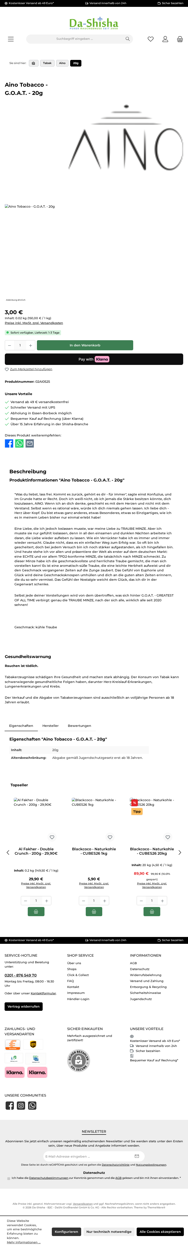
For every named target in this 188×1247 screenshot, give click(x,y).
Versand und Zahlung (146, 981)
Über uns (74, 963)
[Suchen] (128, 39)
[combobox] (74, 39)
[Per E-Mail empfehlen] (30, 443)
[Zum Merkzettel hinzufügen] (52, 837)
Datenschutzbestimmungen (48, 1178)
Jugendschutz (141, 999)
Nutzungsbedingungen (151, 1164)
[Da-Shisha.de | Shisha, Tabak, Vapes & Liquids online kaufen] (34, 63)
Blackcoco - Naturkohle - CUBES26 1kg (94, 851)
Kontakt (73, 987)
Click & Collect (78, 975)
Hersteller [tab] (50, 726)
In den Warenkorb (85, 345)
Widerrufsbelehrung (145, 975)
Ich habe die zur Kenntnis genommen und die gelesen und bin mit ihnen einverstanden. (96, 1178)
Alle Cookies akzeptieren (160, 1232)
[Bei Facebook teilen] (9, 443)
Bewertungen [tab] (79, 726)
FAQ (70, 981)
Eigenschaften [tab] (21, 726)
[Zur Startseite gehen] (94, 23)
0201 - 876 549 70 (21, 975)
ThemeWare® (156, 1207)
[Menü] (11, 39)
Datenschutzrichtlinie (116, 1164)
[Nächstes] (179, 852)
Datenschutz (139, 969)
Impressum (76, 993)
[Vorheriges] (8, 852)
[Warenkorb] (178, 39)
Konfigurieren (66, 1232)
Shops (72, 969)
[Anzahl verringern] (9, 345)
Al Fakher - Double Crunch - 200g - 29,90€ (36, 851)
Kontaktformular (43, 993)
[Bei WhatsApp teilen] (19, 443)
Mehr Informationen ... (24, 1242)
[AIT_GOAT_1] (94, 253)
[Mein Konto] (165, 39)
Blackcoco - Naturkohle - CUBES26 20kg (152, 851)
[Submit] (137, 1156)
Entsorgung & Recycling (148, 987)
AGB (133, 963)
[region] (94, 253)
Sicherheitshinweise (145, 993)
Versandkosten (83, 1203)
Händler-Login (78, 999)
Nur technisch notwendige (109, 1232)
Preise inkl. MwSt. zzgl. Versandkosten (34, 323)
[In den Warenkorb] (36, 911)
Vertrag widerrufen (24, 1006)
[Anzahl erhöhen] (30, 345)
